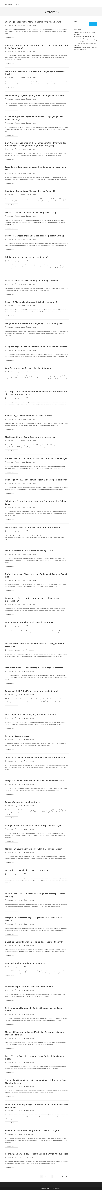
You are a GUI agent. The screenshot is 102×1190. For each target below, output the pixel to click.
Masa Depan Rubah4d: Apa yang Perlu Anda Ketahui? (30, 714)
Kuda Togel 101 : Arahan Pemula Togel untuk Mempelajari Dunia (36, 479)
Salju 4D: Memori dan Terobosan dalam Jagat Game (30, 550)
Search (75, 21)
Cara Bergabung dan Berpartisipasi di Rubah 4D (28, 368)
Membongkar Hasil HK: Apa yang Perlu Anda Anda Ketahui (33, 527)
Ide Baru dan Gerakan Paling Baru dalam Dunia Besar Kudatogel (36, 458)
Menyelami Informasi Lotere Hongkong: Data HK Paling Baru (34, 323)
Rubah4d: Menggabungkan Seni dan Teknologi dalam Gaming (34, 235)
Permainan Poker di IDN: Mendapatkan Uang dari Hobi (31, 280)
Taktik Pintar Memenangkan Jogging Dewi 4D (26, 257)
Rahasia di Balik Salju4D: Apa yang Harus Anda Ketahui (31, 691)
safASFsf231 (10, 25)
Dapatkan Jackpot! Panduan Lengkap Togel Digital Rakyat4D (34, 941)
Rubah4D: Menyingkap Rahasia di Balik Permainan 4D (31, 302)
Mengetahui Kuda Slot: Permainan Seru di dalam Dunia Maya (34, 780)
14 (62, 1176)
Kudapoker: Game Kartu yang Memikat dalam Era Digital (32, 1130)
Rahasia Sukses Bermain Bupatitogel (22, 802)
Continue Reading (12, 38)
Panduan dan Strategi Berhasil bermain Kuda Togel (29, 622)
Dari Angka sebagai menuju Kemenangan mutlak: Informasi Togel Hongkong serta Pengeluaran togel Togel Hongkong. (36, 144)
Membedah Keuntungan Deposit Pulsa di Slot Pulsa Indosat (33, 848)
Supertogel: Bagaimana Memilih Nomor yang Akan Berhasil (33, 21)
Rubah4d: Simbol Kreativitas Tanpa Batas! (25, 963)
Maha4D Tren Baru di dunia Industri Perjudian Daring (30, 212)
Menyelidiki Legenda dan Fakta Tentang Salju (27, 870)
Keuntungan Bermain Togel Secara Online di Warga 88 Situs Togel (36, 1153)
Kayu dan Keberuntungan (17, 736)
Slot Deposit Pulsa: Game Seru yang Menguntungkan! (30, 437)
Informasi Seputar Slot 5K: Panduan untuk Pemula (29, 986)
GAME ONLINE (32, 25)
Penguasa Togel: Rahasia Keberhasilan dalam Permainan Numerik (37, 346)
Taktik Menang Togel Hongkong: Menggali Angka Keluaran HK (34, 95)
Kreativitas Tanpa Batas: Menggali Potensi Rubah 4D (30, 191)
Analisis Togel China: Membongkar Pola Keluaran (28, 415)
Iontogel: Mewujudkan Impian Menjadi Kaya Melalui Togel (33, 825)
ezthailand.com (12, 4)
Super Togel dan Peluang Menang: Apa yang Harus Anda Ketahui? (36, 757)
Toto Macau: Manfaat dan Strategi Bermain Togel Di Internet (34, 667)
